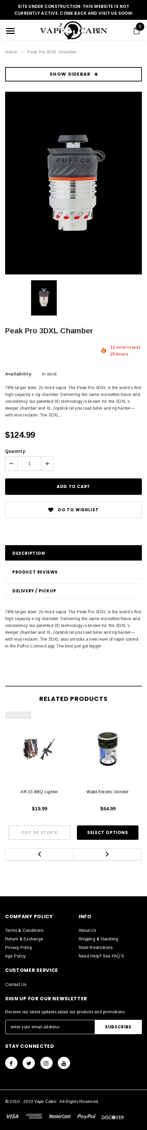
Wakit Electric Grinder (107, 791)
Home (11, 52)
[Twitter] (29, 1063)
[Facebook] (11, 1063)
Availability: (18, 374)
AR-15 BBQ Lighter (39, 791)
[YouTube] (64, 1063)
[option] (73, 183)
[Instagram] (46, 1063)
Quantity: (15, 451)
